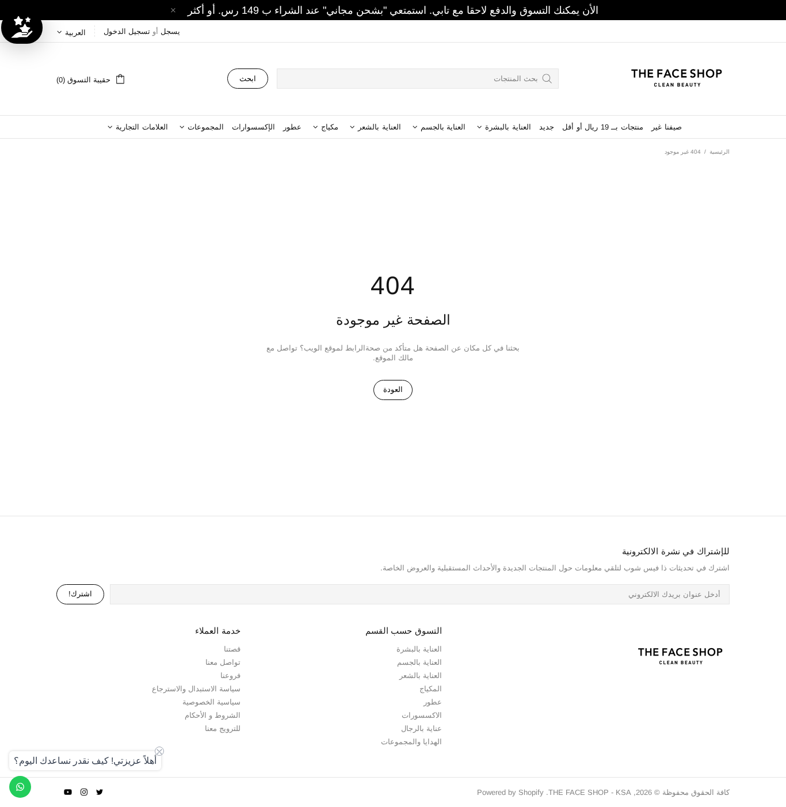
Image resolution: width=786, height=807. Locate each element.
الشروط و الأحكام (213, 715)
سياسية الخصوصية (211, 702)
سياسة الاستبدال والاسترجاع (196, 688)
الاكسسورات (422, 715)
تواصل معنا (223, 662)
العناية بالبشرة (419, 649)
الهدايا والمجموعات (411, 741)
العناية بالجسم (419, 662)
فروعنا (230, 675)
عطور (432, 702)
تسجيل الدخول (127, 31)
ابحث (247, 78)
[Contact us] (20, 787)
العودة (393, 389)
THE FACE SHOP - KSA (671, 79)
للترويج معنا (223, 728)
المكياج (430, 688)
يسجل (170, 31)
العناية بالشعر (420, 675)
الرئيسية (719, 152)
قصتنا (232, 649)
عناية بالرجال (421, 728)
